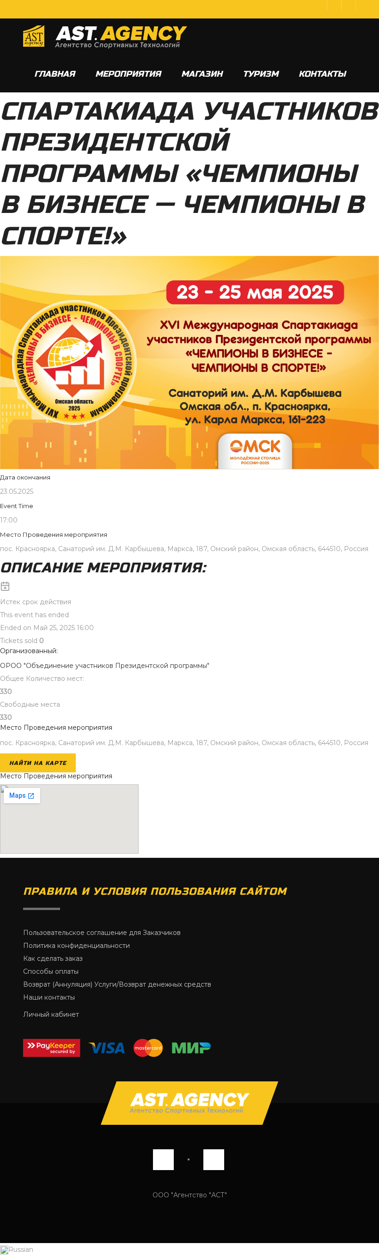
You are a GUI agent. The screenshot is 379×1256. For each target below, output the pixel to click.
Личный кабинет (51, 1014)
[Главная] (105, 36)
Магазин (201, 74)
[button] (189, 1249)
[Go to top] (189, 1103)
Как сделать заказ (53, 958)
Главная (54, 74)
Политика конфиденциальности (76, 945)
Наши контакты (49, 997)
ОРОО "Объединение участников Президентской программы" (104, 665)
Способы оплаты (51, 971)
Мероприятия (128, 74)
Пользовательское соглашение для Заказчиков (102, 932)
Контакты (322, 74)
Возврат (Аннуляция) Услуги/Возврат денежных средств (117, 984)
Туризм (260, 74)
